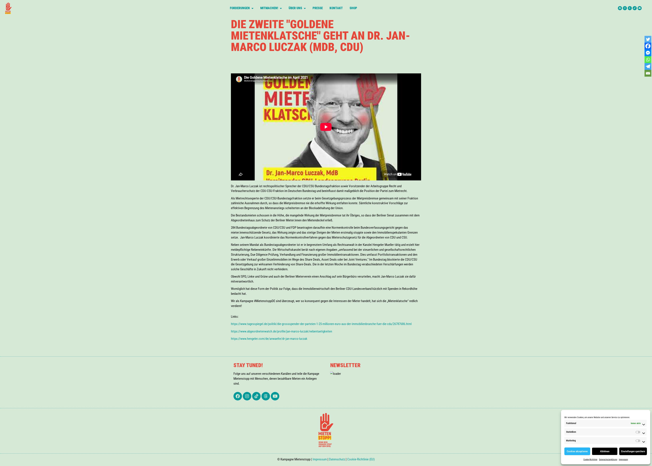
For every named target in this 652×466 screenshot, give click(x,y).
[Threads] (630, 8)
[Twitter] (648, 39)
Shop (353, 8)
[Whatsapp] (648, 59)
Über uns (295, 8)
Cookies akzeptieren (577, 451)
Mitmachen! (269, 8)
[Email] (648, 73)
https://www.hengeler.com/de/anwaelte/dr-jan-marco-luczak (269, 339)
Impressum (623, 459)
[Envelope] (640, 8)
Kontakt (336, 8)
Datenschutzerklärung (608, 459)
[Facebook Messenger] (648, 52)
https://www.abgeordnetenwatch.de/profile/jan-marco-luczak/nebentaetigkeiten (281, 331)
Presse (318, 8)
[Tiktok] (635, 8)
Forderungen (240, 8)
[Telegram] (648, 66)
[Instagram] (625, 8)
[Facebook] (620, 8)
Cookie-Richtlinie (590, 459)
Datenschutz (337, 459)
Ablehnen (604, 451)
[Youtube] (275, 396)
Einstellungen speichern (633, 451)
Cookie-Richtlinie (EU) (361, 459)
